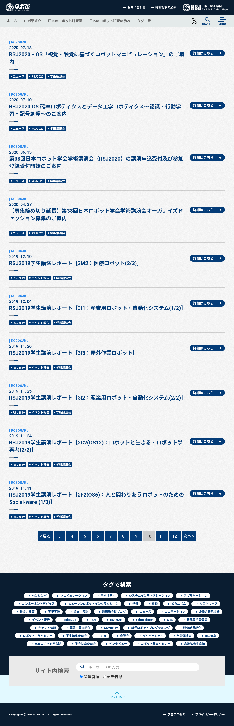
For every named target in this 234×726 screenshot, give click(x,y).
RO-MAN (116, 619)
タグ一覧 (144, 21)
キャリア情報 (47, 627)
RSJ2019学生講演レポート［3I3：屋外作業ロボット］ (73, 349)
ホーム (12, 21)
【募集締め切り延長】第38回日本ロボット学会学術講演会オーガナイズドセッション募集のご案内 (96, 211)
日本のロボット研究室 (65, 21)
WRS (170, 619)
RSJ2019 (19, 278)
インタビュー (118, 643)
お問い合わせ (136, 7)
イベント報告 (40, 278)
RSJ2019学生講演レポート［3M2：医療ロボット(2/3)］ (75, 260)
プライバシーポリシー (210, 714)
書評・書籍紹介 (79, 627)
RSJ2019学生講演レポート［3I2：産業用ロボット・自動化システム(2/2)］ (97, 394)
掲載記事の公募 (165, 7)
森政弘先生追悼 (194, 643)
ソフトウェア (209, 603)
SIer (103, 635)
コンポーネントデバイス (38, 603)
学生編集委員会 (76, 635)
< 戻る (45, 536)
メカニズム (178, 603)
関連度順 (91, 677)
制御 (135, 603)
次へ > (188, 536)
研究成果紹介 (192, 627)
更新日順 (114, 677)
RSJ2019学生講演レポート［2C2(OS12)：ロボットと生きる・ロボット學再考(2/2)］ (96, 443)
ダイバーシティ (153, 635)
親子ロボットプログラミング (150, 627)
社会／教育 (27, 611)
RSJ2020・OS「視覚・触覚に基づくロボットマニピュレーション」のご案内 (96, 55)
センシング (39, 595)
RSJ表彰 (210, 635)
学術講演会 (57, 76)
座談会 (124, 635)
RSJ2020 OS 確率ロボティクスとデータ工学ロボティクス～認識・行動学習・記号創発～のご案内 (95, 107)
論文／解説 (81, 611)
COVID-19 (111, 627)
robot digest (144, 619)
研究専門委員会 (197, 619)
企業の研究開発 (209, 611)
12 (174, 536)
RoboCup (69, 619)
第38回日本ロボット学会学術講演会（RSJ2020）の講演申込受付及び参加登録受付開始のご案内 (96, 159)
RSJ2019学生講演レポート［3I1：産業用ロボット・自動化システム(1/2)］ (97, 304)
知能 (155, 603)
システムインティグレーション (149, 595)
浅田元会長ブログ (114, 611)
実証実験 (54, 611)
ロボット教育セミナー (155, 643)
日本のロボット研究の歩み (109, 21)
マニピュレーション (73, 595)
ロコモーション (175, 611)
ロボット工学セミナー (38, 635)
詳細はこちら (203, 53)
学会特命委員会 (85, 643)
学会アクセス (176, 714)
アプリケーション (195, 595)
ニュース (18, 76)
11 (162, 536)
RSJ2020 (37, 76)
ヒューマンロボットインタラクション (93, 603)
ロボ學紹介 (32, 21)
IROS (93, 619)
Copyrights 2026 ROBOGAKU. (41, 714)
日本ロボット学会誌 (48, 643)
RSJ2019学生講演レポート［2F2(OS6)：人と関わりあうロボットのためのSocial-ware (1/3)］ (96, 495)
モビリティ (108, 595)
